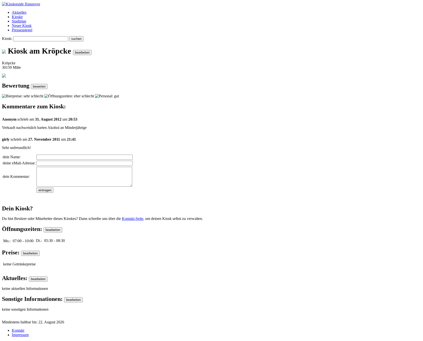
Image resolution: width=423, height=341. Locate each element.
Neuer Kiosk (22, 25)
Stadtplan (19, 21)
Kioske (17, 17)
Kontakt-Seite (132, 218)
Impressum (20, 335)
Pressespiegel (22, 30)
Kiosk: (7, 38)
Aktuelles (19, 12)
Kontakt (18, 330)
